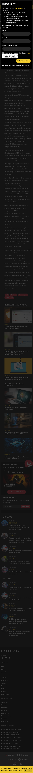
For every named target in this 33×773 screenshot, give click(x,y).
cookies (17, 768)
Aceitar (28, 770)
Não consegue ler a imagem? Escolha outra (16, 53)
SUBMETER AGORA (23, 61)
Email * (4, 38)
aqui (28, 53)
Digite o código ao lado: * (10, 45)
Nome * (4, 30)
